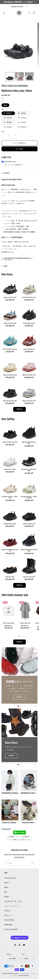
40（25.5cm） (23, 118)
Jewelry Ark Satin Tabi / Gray (29, 400)
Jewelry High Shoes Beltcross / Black (29, 442)
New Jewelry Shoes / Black (10, 523)
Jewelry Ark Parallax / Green (29, 297)
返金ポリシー (8, 915)
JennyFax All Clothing (9, 822)
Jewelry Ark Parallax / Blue (10, 323)
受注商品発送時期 (10, 878)
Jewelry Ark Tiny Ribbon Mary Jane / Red (10, 550)
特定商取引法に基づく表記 (13, 901)
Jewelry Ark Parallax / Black (9, 297)
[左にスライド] (2, 77)
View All (19, 697)
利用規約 (7, 910)
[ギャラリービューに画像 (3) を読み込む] (29, 76)
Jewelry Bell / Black (10, 577)
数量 (3, 131)
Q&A (5, 892)
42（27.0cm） (23, 122)
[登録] (32, 863)
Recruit (6, 883)
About (6, 887)
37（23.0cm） (8, 113)
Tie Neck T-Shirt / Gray (25, 623)
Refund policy (8, 925)
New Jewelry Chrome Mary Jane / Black (29, 470)
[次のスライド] (24, 706)
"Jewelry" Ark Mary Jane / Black (10, 442)
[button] (4, 13)
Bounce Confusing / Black (29, 323)
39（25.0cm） (8, 118)
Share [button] (5, 266)
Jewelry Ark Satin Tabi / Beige (10, 375)
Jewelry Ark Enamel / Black (29, 523)
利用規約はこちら (8, 252)
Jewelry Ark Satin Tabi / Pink (29, 375)
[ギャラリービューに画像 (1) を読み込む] (9, 76)
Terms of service (9, 920)
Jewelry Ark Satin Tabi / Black (10, 400)
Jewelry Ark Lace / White (10, 469)
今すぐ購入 (19, 149)
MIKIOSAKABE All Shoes (28, 793)
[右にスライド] (36, 77)
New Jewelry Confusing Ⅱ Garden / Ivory (10, 497)
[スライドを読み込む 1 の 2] (18, 706)
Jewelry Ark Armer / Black (29, 577)
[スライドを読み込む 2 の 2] (21, 706)
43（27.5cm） (9, 127)
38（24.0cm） (22, 113)
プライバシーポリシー (11, 906)
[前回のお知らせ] (4, 6)
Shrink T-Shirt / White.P (8, 623)
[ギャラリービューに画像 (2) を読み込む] (19, 76)
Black (5, 105)
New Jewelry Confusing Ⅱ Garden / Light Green (29, 497)
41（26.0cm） (8, 122)
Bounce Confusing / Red (29, 349)
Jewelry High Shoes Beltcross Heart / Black (29, 550)
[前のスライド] (14, 706)
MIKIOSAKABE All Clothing (10, 793)
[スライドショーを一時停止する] (35, 706)
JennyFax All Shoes (28, 822)
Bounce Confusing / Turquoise (10, 349)
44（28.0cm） (23, 127)
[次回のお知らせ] (35, 6)
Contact (6, 897)
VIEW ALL (19, 409)
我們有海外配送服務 (11, 929)
